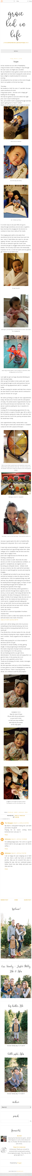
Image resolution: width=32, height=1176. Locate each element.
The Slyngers (9, 823)
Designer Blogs (20, 1171)
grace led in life (16, 25)
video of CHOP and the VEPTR (9, 620)
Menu (16, 51)
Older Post (27, 900)
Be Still (19, 1136)
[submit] (30, 1121)
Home (16, 900)
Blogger (19, 1163)
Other (26, 812)
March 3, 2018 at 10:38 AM (19, 839)
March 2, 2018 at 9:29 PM (21, 823)
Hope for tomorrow (19, 1147)
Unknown (8, 839)
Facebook (10, 812)
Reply (6, 834)
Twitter (16, 812)
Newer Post (4, 900)
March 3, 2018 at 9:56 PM (18, 853)
